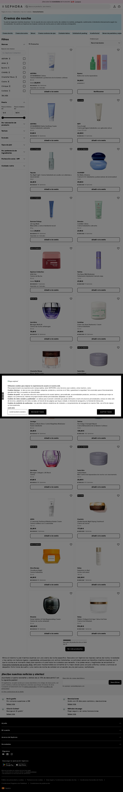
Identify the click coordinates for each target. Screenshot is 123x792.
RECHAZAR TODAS (37, 412)
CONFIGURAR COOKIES (17, 412)
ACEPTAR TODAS (106, 412)
